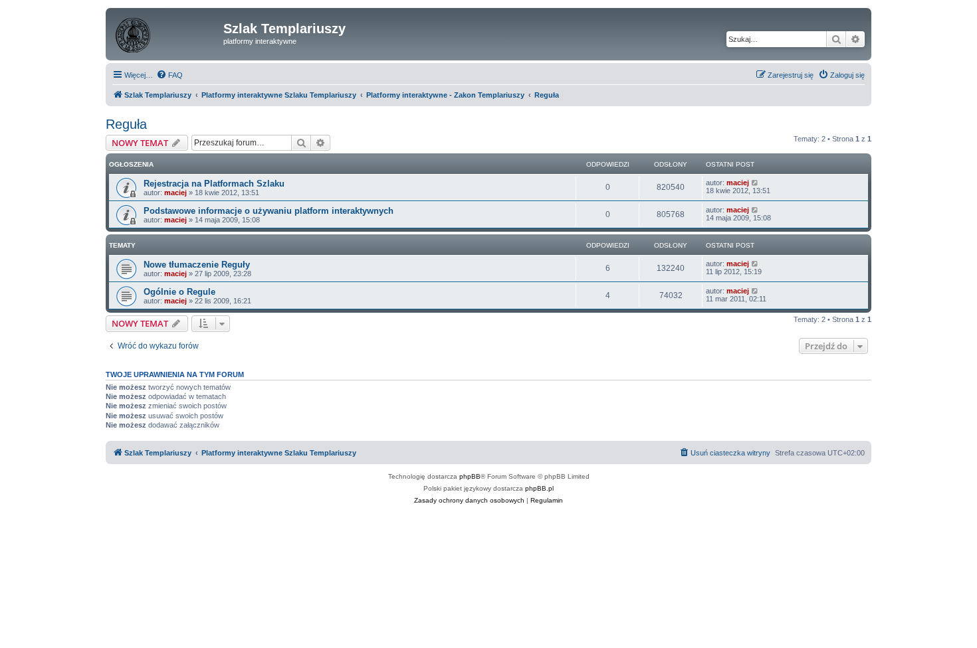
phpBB (470, 476)
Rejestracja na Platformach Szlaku (214, 184)
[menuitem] (169, 75)
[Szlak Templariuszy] (166, 32)
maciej (175, 193)
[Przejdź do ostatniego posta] (755, 183)
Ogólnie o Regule (179, 292)
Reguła (126, 124)
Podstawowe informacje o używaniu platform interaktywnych (268, 211)
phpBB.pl (539, 488)
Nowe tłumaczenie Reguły (197, 265)
